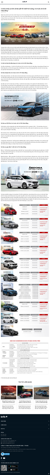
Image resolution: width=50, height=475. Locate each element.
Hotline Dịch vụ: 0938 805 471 (8, 442)
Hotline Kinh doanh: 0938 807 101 (9, 440)
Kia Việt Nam (3, 435)
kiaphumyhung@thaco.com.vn (8, 443)
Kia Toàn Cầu (3, 434)
